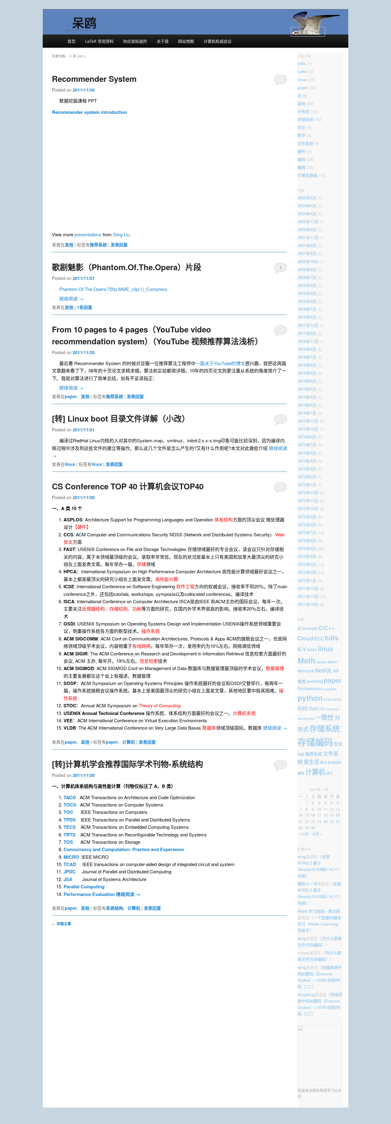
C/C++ (327, 628)
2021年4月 (307, 253)
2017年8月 (307, 333)
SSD (303, 708)
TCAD (70, 864)
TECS (70, 827)
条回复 (84, 307)
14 (300, 815)
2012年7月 (307, 532)
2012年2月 (307, 572)
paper (71, 396)
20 (338, 815)
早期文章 (61, 923)
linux (70, 464)
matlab (321, 662)
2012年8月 (307, 525)
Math (306, 660)
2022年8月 (307, 229)
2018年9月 (307, 293)
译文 (329, 773)
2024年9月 (307, 205)
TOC (68, 812)
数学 (301, 135)
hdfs (302, 63)
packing (315, 681)
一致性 (324, 717)
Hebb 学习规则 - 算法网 (319, 911)
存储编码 (315, 741)
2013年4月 (307, 461)
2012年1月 (307, 580)
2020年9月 (307, 269)
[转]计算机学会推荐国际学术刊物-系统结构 (127, 764)
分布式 (303, 111)
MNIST (333, 662)
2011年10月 (308, 604)
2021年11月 (308, 237)
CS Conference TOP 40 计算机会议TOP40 (127, 486)
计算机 (128, 742)
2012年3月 (307, 564)
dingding (306, 994)
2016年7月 (307, 357)
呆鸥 (84, 22)
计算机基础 (307, 175)
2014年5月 (307, 389)
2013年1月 (307, 485)
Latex (303, 71)
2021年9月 (307, 245)
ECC (319, 638)
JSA (68, 879)
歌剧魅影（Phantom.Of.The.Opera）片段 (126, 267)
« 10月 (303, 834)
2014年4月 (307, 397)
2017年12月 (308, 325)
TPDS (70, 819)
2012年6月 (307, 540)
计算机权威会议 (218, 41)
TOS (68, 842)
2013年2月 (307, 477)
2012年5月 (307, 548)
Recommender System (94, 78)
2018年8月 (307, 301)
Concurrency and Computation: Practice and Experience (124, 849)
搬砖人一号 (307, 884)
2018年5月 (307, 317)
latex (312, 649)
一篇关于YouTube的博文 (220, 363)
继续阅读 (71, 298)
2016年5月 (307, 373)
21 (300, 821)
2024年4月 (307, 213)
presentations (88, 234)
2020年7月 (307, 277)
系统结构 (114, 908)
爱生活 (311, 761)
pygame (330, 689)
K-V (302, 649)
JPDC (70, 871)
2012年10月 (308, 508)
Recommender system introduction (89, 112)
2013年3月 (307, 469)
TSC (322, 709)
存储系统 (305, 119)
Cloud (305, 638)
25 (325, 821)
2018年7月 (307, 309)
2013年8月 (307, 437)
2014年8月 (307, 381)
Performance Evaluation (90, 894)
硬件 (301, 151)
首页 (71, 41)
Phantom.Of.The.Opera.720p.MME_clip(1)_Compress (113, 289)
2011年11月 (308, 596)
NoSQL (323, 670)
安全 (301, 127)
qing (302, 856)
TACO (70, 797)
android (310, 628)
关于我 (163, 41)
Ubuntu (333, 709)
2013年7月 (307, 445)
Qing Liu (121, 234)
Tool (313, 708)
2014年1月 (307, 413)
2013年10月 (308, 429)
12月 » (316, 834)
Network (306, 671)
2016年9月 (307, 349)
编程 (301, 167)
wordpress (306, 718)
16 (313, 815)
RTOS (336, 699)
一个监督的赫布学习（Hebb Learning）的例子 (319, 924)
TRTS (69, 834)
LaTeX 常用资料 (99, 41)
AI (300, 628)
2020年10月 (308, 261)
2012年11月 (308, 500)
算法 (323, 762)
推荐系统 (98, 244)
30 (313, 827)
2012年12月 (308, 492)
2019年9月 (307, 285)
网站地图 (186, 41)
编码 (301, 159)
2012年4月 (307, 556)
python (310, 697)
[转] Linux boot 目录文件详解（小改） (121, 418)
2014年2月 (307, 405)
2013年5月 (307, 453)
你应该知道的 (135, 41)
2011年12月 (308, 588)
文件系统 (305, 143)
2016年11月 (308, 341)
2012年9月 (307, 517)
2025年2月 (307, 198)
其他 (69, 244)
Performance (310, 688)
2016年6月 (307, 365)
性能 (301, 754)
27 (338, 821)
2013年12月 (308, 421)
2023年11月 (308, 221)
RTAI (327, 699)
